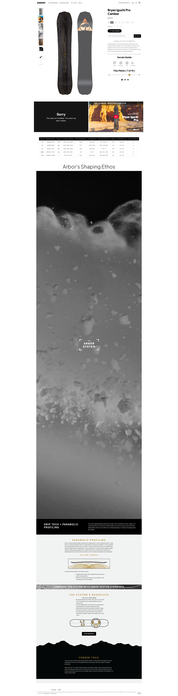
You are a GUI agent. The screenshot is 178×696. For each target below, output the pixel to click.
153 (112, 22)
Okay (139, 693)
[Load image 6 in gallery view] (41, 49)
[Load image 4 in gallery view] (41, 34)
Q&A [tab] (59, 689)
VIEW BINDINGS (89, 633)
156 (115, 22)
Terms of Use (53, 693)
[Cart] (139, 3)
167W (132, 22)
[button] (53, 2)
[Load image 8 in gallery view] (41, 64)
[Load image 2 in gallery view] (41, 19)
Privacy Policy (46, 693)
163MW (127, 22)
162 (123, 22)
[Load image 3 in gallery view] (41, 26)
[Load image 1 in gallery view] (41, 11)
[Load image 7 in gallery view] (41, 57)
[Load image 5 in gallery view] (41, 41)
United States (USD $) (124, 2)
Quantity (110, 26)
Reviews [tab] (54, 689)
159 (119, 22)
